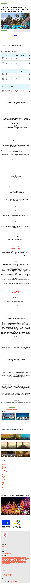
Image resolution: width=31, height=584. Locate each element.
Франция (3, 487)
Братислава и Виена (4, 467)
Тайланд (3, 484)
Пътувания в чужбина (5, 481)
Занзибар (3, 472)
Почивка (16, 560)
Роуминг (4, 570)
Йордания (3, 474)
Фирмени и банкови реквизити (7, 575)
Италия (11, 559)
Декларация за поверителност (7, 553)
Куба (18, 559)
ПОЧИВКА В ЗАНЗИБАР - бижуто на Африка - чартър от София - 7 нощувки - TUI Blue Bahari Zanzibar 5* (8, 417)
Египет (15, 558)
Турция (3, 486)
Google (3, 546)
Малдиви (3, 476)
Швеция (3, 488)
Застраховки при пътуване (6, 568)
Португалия (3, 479)
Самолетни (3, 483)
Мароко (23, 559)
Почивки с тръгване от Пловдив (6, 561)
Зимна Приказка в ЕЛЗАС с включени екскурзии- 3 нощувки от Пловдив (11, 494)
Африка (3, 465)
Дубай (3, 469)
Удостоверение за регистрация (7, 574)
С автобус (3, 482)
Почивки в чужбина (4, 480)
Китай (3, 475)
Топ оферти (3, 485)
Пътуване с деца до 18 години (7, 569)
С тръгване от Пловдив (23, 561)
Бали (3, 466)
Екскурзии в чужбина (5, 471)
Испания (3, 473)
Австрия (3, 462)
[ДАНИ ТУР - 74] (9, 1)
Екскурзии (21, 558)
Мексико (3, 477)
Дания (3, 468)
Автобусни (3, 463)
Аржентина (3, 464)
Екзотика (3, 470)
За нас (4, 573)
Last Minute (3, 489)
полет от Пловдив (4, 560)
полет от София (4, 478)
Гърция (9, 558)
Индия (6, 559)
